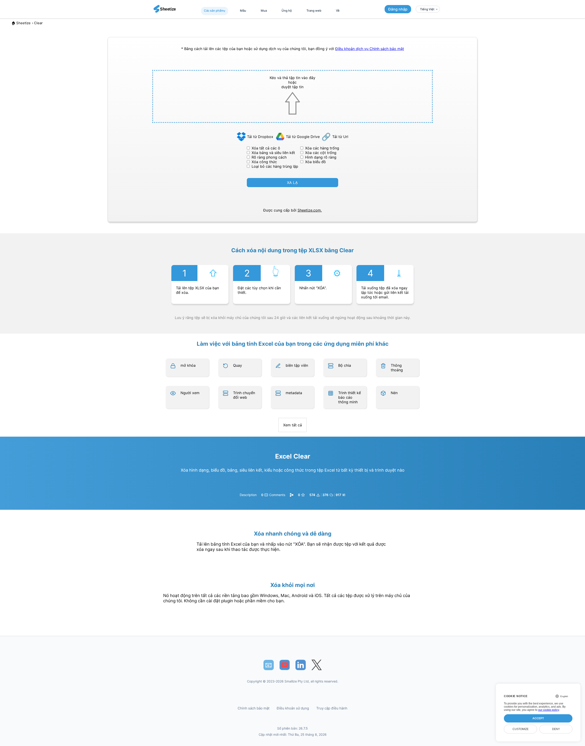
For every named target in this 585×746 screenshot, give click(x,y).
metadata (294, 392)
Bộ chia (344, 365)
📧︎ (268, 665)
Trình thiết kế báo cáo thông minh (349, 397)
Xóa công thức (264, 161)
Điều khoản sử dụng (293, 708)
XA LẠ (292, 182)
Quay (237, 365)
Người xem (190, 392)
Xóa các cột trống (320, 152)
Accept (538, 718)
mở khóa (188, 365)
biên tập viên (297, 365)
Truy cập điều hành (331, 708)
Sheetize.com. (310, 210)
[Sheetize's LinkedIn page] (300, 665)
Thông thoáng (397, 367)
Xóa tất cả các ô (266, 148)
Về (338, 10)
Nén (394, 392)
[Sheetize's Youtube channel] (284, 665)
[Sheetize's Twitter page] (316, 665)
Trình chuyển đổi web (244, 395)
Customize (521, 729)
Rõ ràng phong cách (269, 157)
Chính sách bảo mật (387, 48)
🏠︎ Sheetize (21, 23)
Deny (556, 729)
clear (38, 23)
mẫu (243, 10)
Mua (264, 10)
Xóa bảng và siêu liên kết (273, 152)
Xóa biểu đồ (315, 161)
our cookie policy (548, 709)
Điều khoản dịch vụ (352, 48)
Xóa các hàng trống (322, 148)
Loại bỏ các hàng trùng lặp (275, 166)
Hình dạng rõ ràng (320, 157)
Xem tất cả (292, 425)
